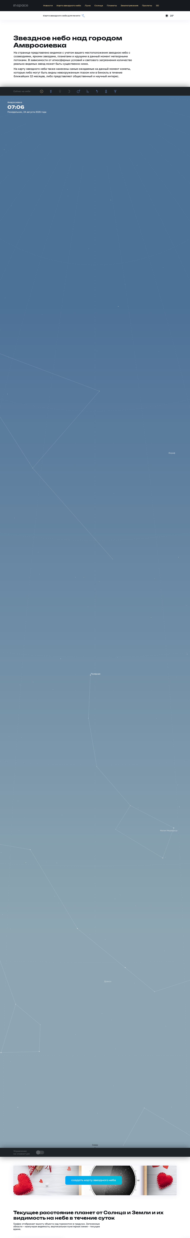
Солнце (98, 6)
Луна (88, 6)
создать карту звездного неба (93, 1180)
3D (157, 6)
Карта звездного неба (69, 6)
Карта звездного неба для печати (61, 16)
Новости (48, 6)
